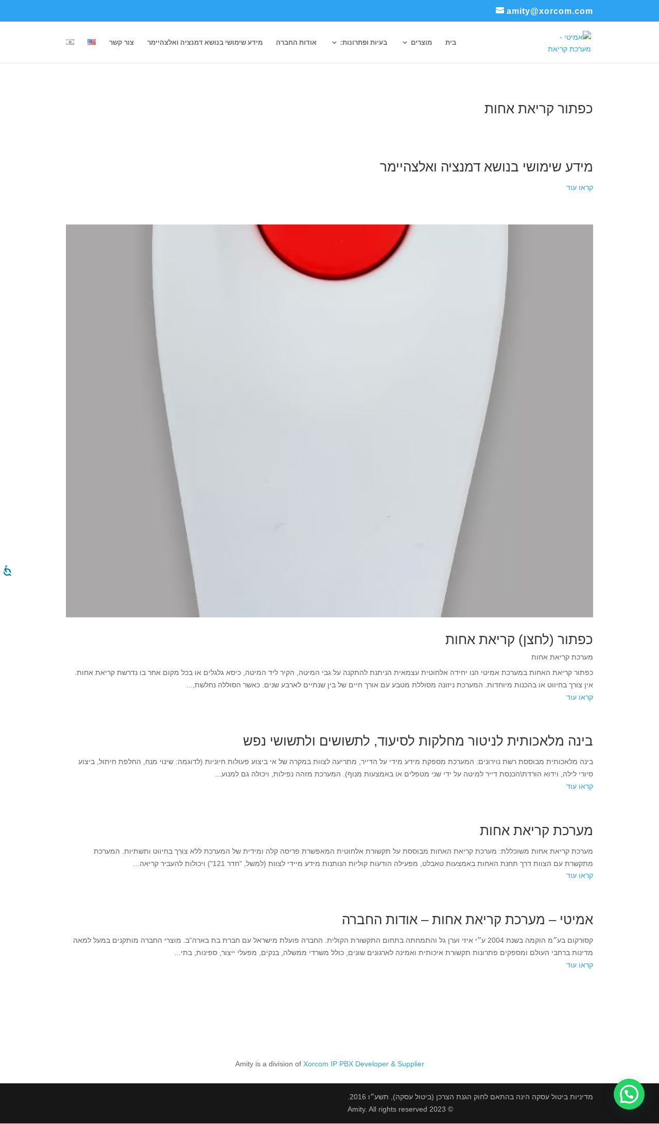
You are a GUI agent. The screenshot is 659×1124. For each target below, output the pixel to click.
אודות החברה (296, 43)
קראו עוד (579, 187)
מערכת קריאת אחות (562, 657)
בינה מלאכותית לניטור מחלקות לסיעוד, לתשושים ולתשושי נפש (418, 741)
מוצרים (421, 43)
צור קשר (121, 43)
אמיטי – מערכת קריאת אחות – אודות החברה (467, 919)
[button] (629, 1094)
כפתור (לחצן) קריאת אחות (519, 639)
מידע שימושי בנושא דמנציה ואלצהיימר (205, 43)
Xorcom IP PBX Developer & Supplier (363, 1064)
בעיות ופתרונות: (363, 43)
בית (450, 43)
